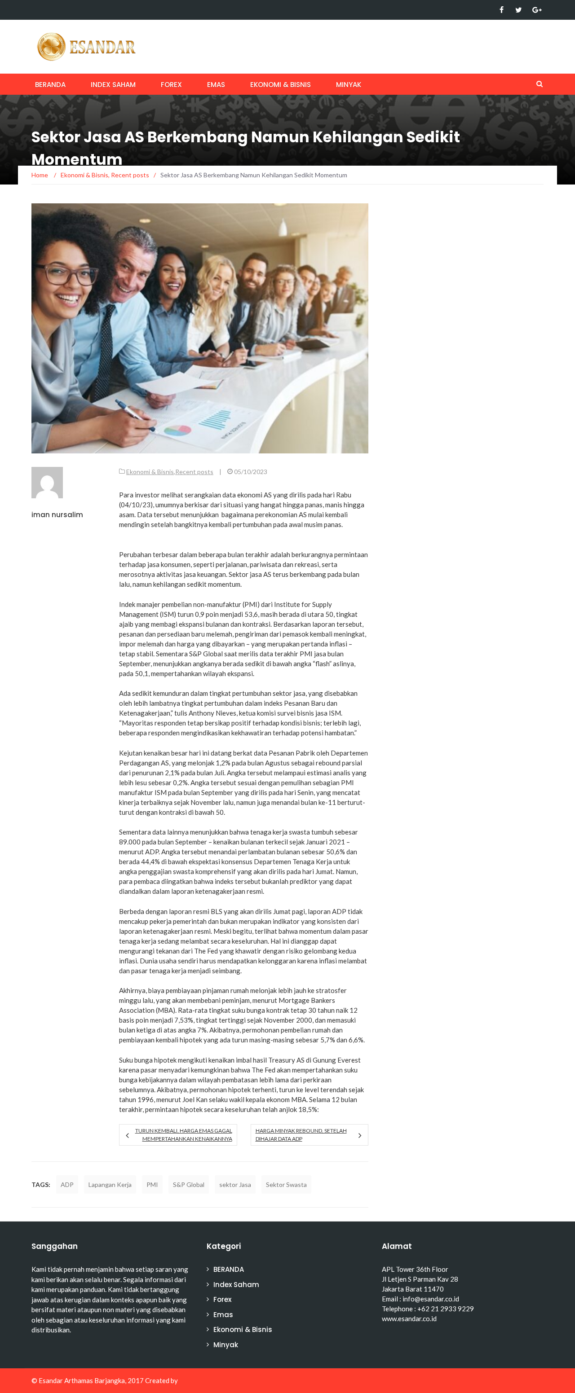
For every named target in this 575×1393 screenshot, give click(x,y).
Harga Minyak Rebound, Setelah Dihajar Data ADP (301, 1134)
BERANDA (50, 84)
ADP (67, 1184)
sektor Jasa (235, 1184)
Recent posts (194, 471)
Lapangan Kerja (110, 1184)
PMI (152, 1184)
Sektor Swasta (286, 1184)
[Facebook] (501, 10)
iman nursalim (57, 514)
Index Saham (113, 84)
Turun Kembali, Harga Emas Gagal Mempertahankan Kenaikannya (183, 1134)
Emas (216, 84)
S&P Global (188, 1184)
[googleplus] (536, 10)
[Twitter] (518, 10)
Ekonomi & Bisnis (280, 84)
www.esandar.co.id (409, 1318)
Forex (171, 84)
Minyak (348, 84)
